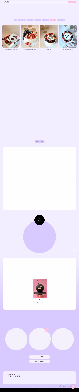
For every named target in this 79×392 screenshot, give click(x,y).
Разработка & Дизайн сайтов (53, 386)
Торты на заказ (50, 377)
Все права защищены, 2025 (13, 378)
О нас (61, 376)
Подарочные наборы (51, 380)
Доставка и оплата (64, 377)
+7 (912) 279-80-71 (16, 344)
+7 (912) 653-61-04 (63, 344)
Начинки (49, 376)
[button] (72, 2)
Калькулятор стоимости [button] (52, 381)
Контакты (62, 380)
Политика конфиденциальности (66, 381)
